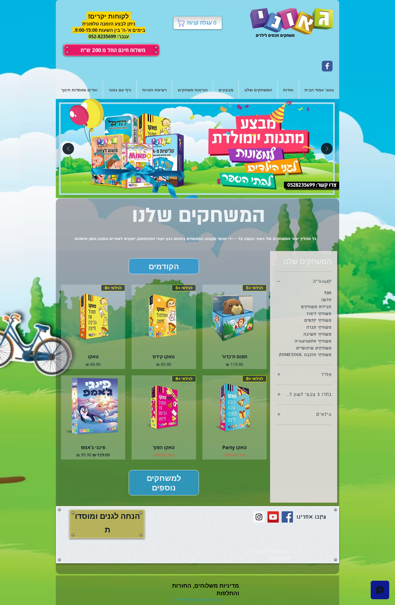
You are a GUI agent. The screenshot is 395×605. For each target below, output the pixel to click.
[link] (197, 23)
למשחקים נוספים (164, 483)
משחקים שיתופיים (313, 348)
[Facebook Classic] (327, 66)
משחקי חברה (318, 327)
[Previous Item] (68, 148)
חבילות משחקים (316, 307)
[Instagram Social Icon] (259, 517)
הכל (327, 293)
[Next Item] (327, 148)
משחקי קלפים (317, 320)
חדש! (326, 300)
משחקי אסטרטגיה (312, 341)
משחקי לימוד (318, 314)
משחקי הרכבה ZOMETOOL (305, 355)
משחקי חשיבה (317, 334)
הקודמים (164, 266)
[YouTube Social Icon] (273, 517)
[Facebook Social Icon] (287, 517)
